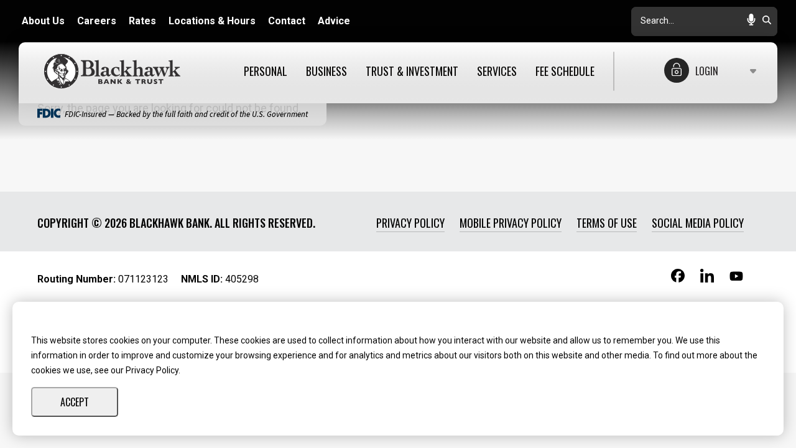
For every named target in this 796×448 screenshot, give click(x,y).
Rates (142, 21)
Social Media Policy (698, 223)
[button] (751, 21)
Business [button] (326, 71)
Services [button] (497, 71)
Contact (286, 21)
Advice (334, 21)
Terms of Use (606, 223)
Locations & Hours (212, 21)
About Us (43, 21)
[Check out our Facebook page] (678, 278)
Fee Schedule (565, 71)
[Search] (766, 21)
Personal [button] (265, 71)
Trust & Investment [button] (412, 71)
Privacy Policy (410, 223)
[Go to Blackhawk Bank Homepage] (115, 71)
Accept (74, 401)
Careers (96, 21)
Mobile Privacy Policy (511, 223)
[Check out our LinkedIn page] (707, 280)
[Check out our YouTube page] (736, 277)
